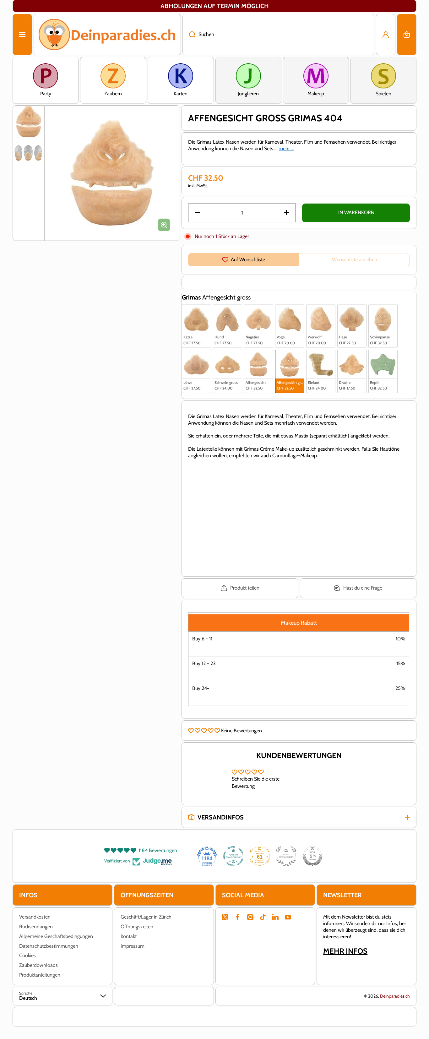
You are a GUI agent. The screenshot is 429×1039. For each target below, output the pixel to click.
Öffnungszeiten (137, 927)
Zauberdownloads (38, 965)
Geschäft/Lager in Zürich (146, 917)
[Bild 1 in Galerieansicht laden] (28, 121)
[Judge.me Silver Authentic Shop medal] (286, 856)
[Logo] (107, 34)
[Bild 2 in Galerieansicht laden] (28, 153)
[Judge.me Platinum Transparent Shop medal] (233, 856)
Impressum (132, 946)
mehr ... (286, 148)
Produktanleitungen (39, 975)
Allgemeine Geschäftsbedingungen (56, 936)
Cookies (27, 955)
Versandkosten (35, 917)
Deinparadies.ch (395, 996)
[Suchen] (188, 34)
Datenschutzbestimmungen (48, 946)
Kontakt (129, 936)
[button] (406, 34)
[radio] (196, 326)
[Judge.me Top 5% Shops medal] (312, 856)
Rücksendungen (36, 927)
